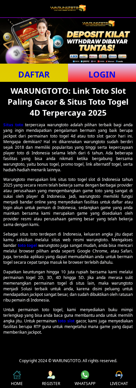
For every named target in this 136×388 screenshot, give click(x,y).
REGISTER (51, 383)
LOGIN (102, 74)
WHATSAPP (85, 383)
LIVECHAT (119, 383)
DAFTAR (34, 74)
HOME (17, 383)
